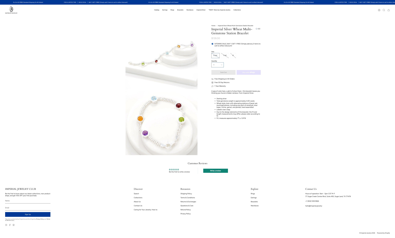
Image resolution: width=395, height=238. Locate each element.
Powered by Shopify (383, 233)
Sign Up (28, 214)
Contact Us (138, 206)
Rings (253, 194)
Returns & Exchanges (188, 202)
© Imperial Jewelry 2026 (367, 233)
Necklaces (254, 206)
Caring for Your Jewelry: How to (145, 210)
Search (136, 194)
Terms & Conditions (188, 198)
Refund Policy (186, 210)
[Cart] (388, 10)
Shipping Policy (186, 194)
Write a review (215, 171)
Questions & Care (187, 206)
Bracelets (254, 202)
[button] (157, 10)
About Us (137, 202)
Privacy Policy (40, 219)
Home (213, 26)
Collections (138, 198)
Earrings (254, 198)
